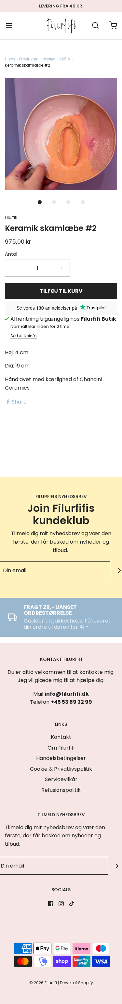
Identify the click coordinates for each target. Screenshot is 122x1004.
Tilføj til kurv (61, 291)
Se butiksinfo (23, 336)
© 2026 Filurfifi (43, 982)
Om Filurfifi (61, 748)
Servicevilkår (61, 779)
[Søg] (95, 25)
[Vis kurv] (113, 25)
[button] (61, 134)
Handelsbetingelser (61, 758)
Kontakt (61, 737)
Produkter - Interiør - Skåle (44, 59)
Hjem (10, 59)
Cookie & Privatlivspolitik (61, 769)
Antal (11, 254)
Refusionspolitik (61, 790)
